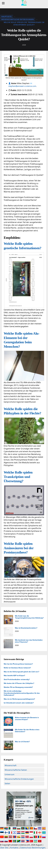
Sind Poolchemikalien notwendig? (17, 679)
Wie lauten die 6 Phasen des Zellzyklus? (19, 683)
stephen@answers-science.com (22, 86)
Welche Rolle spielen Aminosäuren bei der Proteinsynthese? (18, 548)
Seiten (7, 783)
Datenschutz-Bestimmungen (32, 847)
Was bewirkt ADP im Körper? (14, 675)
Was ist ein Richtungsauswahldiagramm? (19, 699)
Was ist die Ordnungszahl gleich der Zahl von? (21, 672)
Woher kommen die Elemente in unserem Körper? (27, 719)
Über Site (4, 847)
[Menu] (3, 3)
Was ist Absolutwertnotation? (26, 628)
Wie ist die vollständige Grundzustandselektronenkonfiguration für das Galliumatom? (22, 693)
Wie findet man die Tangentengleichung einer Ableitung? (29, 617)
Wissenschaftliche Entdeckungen (19, 779)
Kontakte (14, 847)
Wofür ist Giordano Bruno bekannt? (17, 668)
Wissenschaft (10, 765)
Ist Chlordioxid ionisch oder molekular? (19, 703)
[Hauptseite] (24, 2)
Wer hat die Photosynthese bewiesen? (18, 664)
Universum (9, 774)
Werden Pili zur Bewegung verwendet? (18, 687)
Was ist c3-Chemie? (22, 742)
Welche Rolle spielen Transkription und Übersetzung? (18, 476)
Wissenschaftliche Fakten (16, 770)
